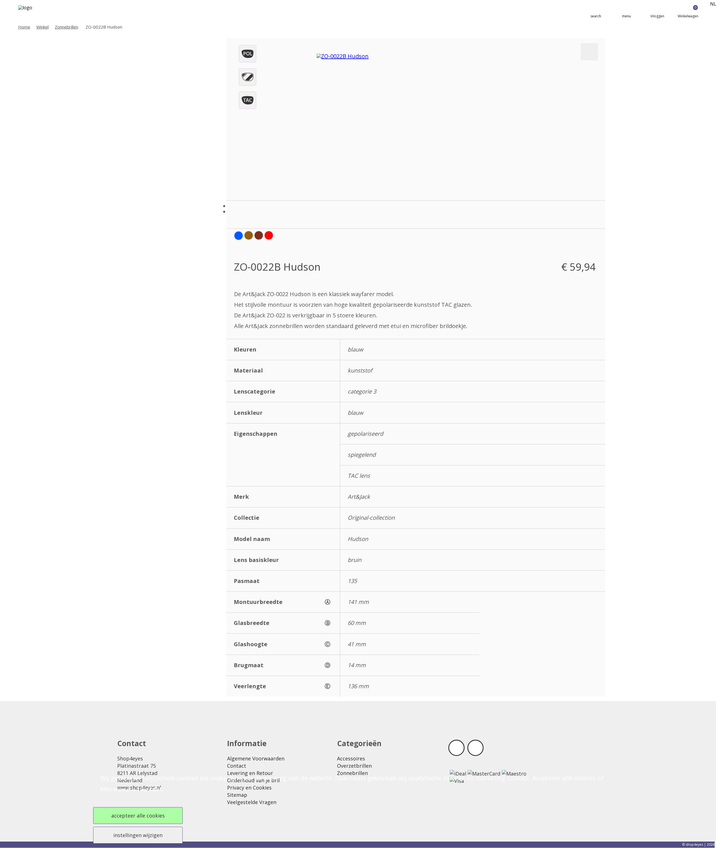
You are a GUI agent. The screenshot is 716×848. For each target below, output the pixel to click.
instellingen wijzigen (137, 835)
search (595, 16)
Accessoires (351, 758)
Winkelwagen (688, 11)
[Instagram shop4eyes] (475, 748)
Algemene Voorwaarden (255, 758)
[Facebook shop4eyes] (456, 748)
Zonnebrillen (66, 27)
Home (24, 27)
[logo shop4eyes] (35, 11)
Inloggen (657, 16)
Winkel (42, 27)
